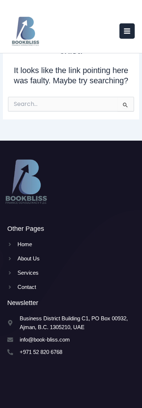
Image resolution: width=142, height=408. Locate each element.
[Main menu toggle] (127, 31)
